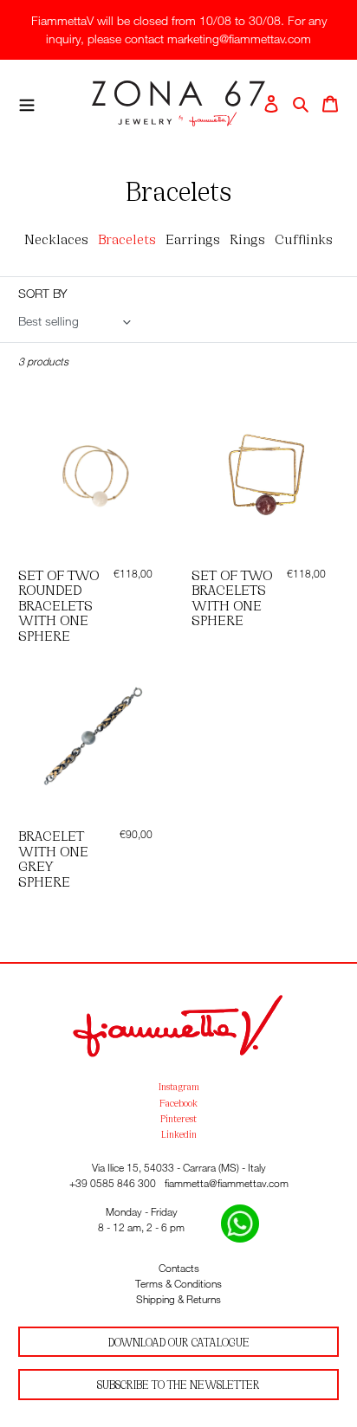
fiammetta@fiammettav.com (227, 1183)
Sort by (43, 293)
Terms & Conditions (178, 1283)
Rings (247, 238)
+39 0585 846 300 (112, 1183)
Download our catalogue (179, 1341)
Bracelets (127, 238)
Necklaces (56, 238)
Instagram (179, 1086)
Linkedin (179, 1133)
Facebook (178, 1102)
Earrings (193, 238)
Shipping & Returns (178, 1299)
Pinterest (178, 1118)
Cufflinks (304, 238)
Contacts (179, 1268)
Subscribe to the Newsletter (178, 1384)
